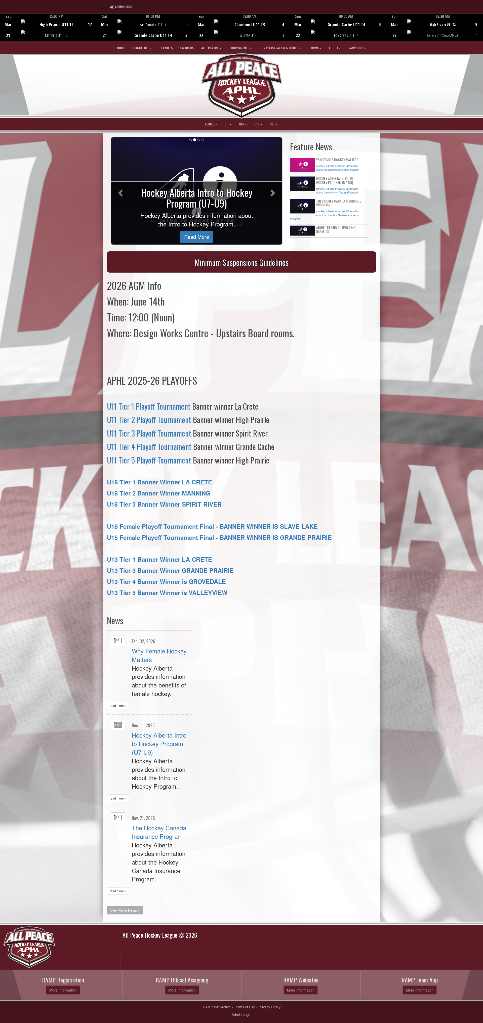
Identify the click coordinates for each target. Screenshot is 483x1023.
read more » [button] (118, 705)
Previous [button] (3, 28)
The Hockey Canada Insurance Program (159, 832)
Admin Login (242, 1014)
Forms (314, 47)
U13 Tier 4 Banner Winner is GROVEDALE (166, 581)
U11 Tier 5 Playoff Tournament (149, 460)
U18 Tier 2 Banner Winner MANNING (158, 493)
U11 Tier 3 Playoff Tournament (149, 433)
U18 (272, 124)
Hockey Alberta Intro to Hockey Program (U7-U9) (159, 743)
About (333, 47)
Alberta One (210, 47)
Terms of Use (244, 1006)
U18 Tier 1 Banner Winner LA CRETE (159, 482)
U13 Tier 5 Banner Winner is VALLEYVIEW (167, 592)
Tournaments (239, 47)
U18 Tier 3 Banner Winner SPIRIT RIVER (164, 504)
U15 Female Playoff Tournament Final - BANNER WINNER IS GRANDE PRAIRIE (219, 537)
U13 (242, 124)
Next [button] (480, 27)
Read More (196, 236)
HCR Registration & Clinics (279, 47)
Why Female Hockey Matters (159, 655)
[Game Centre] (48, 31)
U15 (257, 124)
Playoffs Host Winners (176, 47)
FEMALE (210, 124)
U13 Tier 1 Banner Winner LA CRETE (159, 559)
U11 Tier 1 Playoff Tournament (148, 406)
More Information (63, 990)
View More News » (125, 910)
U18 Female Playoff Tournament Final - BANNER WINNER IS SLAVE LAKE (212, 526)
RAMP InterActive (217, 1006)
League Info (140, 47)
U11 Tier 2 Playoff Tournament (149, 419)
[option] (48, 27)
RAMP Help (356, 47)
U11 (227, 124)
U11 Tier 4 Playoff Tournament (149, 446)
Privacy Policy (269, 1006)
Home (121, 47)
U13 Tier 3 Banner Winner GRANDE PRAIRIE (170, 570)
